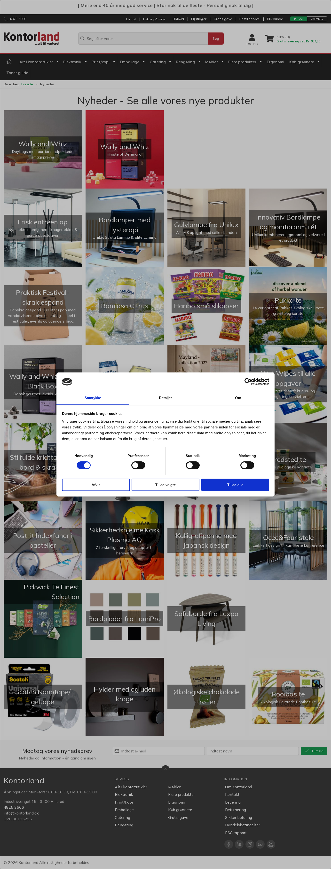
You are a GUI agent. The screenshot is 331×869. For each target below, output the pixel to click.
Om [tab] (238, 398)
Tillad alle (235, 485)
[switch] (138, 465)
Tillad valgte (165, 485)
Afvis (96, 485)
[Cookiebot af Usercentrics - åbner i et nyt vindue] (248, 381)
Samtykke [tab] (93, 398)
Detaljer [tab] (165, 398)
